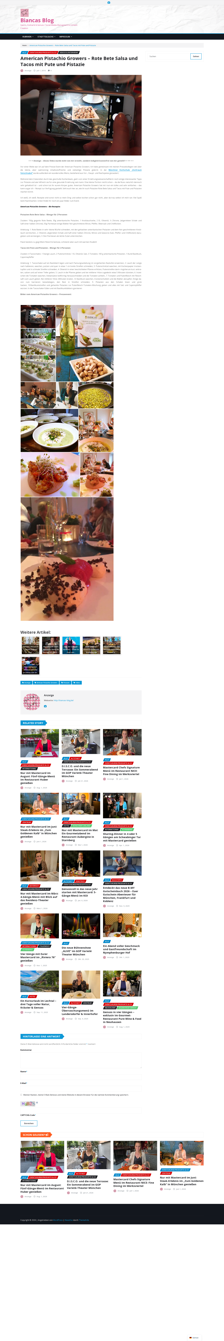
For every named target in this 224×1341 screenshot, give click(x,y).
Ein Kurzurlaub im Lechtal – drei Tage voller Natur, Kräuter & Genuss (38, 1004)
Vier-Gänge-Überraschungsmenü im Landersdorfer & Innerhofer (80, 1010)
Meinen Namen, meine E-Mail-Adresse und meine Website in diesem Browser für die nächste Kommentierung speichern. (76, 1095)
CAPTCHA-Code (27, 1115)
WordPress (58, 1220)
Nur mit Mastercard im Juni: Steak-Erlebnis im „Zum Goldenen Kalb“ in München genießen (38, 831)
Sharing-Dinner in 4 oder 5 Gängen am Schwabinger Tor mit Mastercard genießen (122, 837)
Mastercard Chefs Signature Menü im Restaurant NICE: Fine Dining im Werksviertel (121, 771)
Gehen (196, 56)
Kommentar (26, 1050)
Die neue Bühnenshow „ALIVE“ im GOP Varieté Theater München (77, 951)
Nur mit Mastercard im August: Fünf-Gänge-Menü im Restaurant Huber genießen (37, 778)
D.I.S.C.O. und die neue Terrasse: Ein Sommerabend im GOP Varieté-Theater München (80, 771)
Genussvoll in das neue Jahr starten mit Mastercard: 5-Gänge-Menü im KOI (80, 892)
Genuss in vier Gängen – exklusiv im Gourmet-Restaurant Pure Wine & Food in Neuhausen (122, 1017)
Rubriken (27, 36)
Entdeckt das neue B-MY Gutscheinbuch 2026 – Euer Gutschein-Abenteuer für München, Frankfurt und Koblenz (120, 894)
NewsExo (69, 1220)
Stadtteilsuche (46, 36)
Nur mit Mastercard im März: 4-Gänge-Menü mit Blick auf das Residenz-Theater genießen (39, 898)
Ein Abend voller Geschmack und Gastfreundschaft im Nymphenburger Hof (121, 949)
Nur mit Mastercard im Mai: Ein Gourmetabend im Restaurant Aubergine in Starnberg (80, 835)
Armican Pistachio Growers (47, 683)
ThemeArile (84, 1220)
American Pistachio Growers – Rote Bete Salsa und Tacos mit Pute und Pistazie (63, 45)
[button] (38, 316)
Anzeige (28, 70)
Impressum (65, 36)
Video (78, 683)
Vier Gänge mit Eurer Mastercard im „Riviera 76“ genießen (38, 957)
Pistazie (66, 683)
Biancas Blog (37, 20)
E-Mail (23, 1083)
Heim (24, 45)
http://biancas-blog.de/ (64, 700)
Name (23, 1071)
